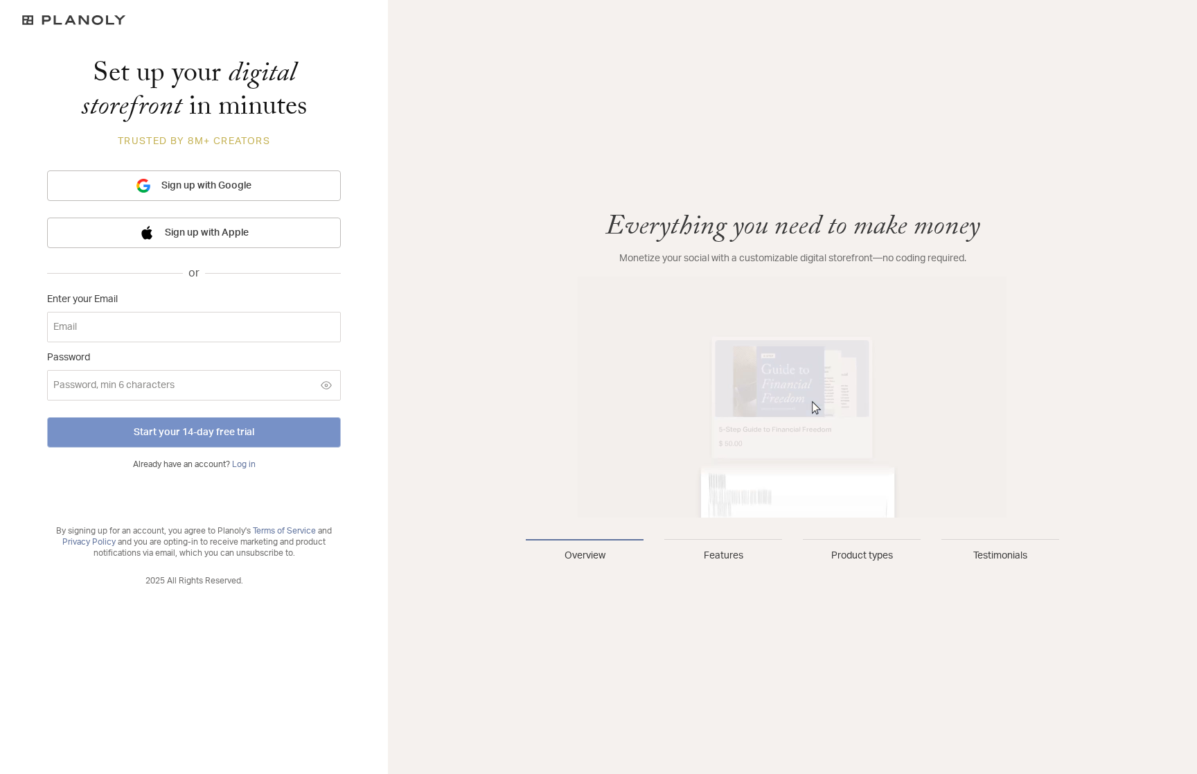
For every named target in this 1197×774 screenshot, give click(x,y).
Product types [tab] (862, 556)
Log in (244, 464)
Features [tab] (723, 556)
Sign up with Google (206, 186)
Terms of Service (284, 531)
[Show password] (326, 385)
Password (68, 357)
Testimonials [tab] (1000, 556)
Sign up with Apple (207, 233)
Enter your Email (82, 299)
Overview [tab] (585, 556)
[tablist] (792, 551)
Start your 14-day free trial (194, 432)
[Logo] (194, 20)
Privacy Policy (89, 542)
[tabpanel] (792, 365)
